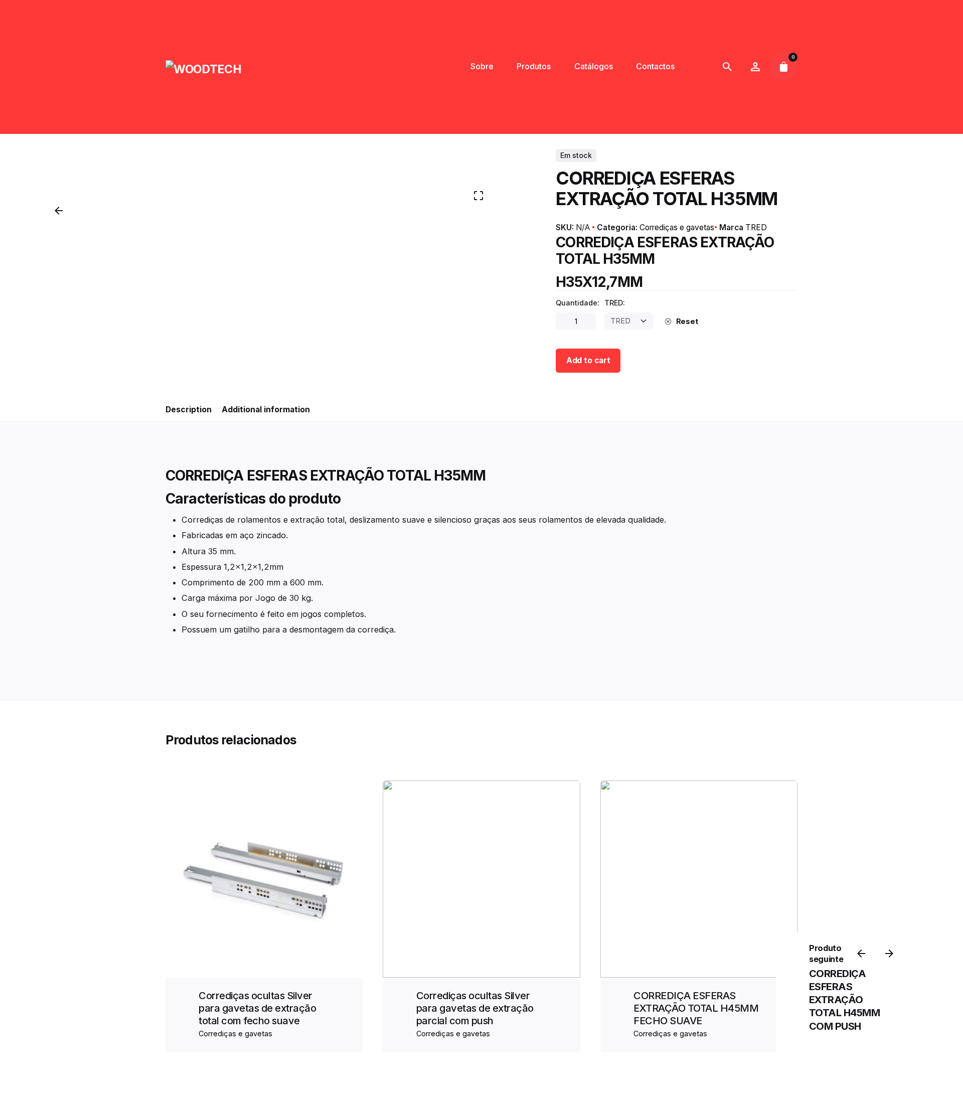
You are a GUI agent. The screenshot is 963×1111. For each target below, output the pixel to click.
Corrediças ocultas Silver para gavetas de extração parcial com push (475, 1008)
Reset (687, 321)
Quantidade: (577, 303)
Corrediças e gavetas (676, 227)
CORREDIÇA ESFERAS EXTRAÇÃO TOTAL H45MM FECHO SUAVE (695, 1008)
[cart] (783, 67)
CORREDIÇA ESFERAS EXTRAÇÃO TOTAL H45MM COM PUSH (844, 1000)
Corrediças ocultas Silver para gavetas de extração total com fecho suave (257, 1008)
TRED (756, 227)
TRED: (614, 303)
